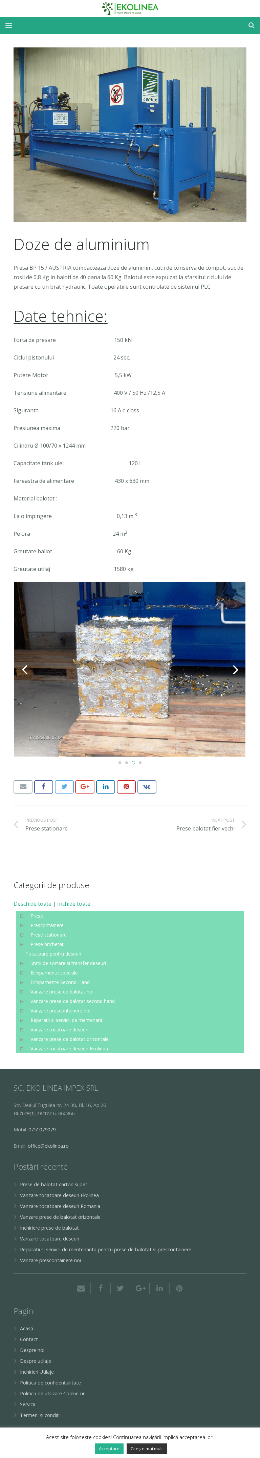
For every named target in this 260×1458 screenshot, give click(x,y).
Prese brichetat (47, 944)
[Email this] (23, 786)
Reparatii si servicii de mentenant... (68, 1020)
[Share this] (43, 786)
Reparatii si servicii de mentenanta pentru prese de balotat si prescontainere (105, 1249)
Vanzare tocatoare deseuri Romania (60, 1206)
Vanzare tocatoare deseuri (59, 1029)
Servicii (27, 1404)
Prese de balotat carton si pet (53, 1184)
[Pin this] (126, 786)
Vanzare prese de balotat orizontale (69, 1039)
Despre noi (32, 1350)
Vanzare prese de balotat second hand (72, 1001)
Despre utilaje (35, 1361)
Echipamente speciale (54, 972)
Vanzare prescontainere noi (60, 1010)
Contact (29, 1339)
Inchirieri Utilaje (37, 1372)
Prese (36, 915)
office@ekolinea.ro (48, 1146)
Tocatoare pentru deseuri (53, 953)
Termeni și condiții (40, 1415)
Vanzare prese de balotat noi (61, 991)
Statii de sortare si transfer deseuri (68, 963)
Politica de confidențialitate (50, 1382)
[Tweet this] (64, 786)
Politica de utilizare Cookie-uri (53, 1393)
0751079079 (42, 1129)
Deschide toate (32, 903)
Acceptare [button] (109, 1448)
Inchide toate (73, 903)
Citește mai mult (147, 1448)
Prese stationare (48, 934)
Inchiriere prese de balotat (49, 1228)
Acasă (26, 1328)
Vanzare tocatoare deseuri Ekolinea (69, 1048)
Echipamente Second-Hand (60, 982)
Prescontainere (47, 925)
